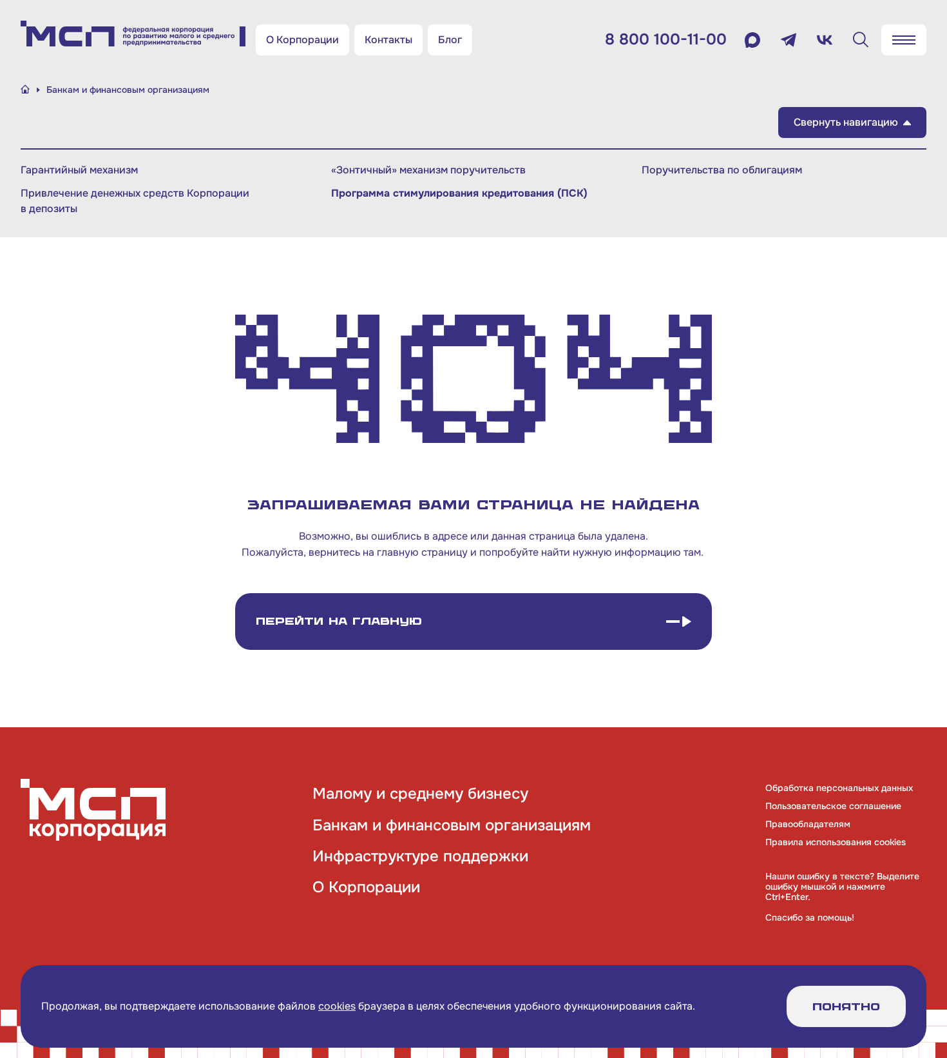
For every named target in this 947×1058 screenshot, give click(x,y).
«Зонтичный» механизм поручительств (428, 170)
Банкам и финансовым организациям (451, 825)
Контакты (388, 39)
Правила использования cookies (835, 842)
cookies (337, 1006)
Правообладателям (807, 824)
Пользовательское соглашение (833, 806)
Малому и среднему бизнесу (420, 793)
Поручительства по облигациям (722, 170)
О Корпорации (302, 39)
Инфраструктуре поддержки (420, 856)
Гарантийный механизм (79, 170)
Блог (450, 39)
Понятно (846, 1006)
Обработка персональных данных (839, 788)
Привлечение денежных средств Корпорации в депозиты (135, 200)
